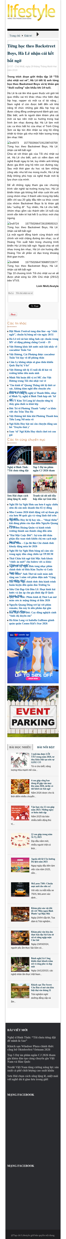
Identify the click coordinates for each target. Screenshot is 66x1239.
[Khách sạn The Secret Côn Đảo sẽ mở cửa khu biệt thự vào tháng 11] (20, 990)
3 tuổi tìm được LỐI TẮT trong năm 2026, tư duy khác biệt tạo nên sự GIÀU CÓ (42, 758)
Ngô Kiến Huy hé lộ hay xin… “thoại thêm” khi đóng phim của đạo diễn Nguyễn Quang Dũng (33, 523)
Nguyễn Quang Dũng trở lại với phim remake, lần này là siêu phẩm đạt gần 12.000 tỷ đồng (30, 608)
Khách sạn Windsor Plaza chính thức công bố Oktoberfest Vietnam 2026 (30, 1048)
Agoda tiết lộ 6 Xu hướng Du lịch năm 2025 (43, 860)
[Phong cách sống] (33, 12)
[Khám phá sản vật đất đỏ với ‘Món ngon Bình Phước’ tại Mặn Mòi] (20, 914)
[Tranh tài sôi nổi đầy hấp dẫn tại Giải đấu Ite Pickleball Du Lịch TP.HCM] (45, 484)
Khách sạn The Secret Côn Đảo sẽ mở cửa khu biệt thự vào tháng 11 (42, 987)
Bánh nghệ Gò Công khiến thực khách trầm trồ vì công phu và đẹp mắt (42, 962)
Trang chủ (15, 35)
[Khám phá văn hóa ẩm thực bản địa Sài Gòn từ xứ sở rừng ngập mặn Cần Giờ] (20, 938)
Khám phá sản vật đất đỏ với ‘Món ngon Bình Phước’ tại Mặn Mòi (42, 911)
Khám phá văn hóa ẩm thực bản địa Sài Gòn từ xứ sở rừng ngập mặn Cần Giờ (42, 936)
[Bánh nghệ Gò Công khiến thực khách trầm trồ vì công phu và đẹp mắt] (20, 964)
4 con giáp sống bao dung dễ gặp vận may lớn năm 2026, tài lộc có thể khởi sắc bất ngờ (42, 784)
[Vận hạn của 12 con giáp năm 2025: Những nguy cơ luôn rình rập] (20, 813)
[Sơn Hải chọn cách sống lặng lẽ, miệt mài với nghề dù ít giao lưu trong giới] (19, 484)
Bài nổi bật (46, 747)
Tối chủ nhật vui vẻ (24, 293)
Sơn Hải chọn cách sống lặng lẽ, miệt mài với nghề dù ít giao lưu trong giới (32, 1077)
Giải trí (28, 35)
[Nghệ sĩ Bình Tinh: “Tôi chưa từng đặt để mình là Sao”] (19, 456)
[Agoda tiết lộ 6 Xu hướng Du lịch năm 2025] (20, 865)
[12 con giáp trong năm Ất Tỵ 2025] (20, 840)
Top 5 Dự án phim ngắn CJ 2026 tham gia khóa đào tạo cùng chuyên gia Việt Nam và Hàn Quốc (31, 1058)
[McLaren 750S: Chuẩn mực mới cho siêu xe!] (20, 889)
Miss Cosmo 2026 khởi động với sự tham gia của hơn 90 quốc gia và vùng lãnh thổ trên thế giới (33, 515)
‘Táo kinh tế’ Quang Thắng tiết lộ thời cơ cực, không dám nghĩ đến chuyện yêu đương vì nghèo (32, 388)
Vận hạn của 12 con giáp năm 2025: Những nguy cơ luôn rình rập (42, 810)
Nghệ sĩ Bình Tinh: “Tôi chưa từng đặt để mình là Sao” (18, 470)
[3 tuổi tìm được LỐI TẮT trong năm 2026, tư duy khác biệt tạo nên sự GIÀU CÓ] (20, 760)
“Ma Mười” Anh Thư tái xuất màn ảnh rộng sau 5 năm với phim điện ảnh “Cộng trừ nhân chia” (32, 577)
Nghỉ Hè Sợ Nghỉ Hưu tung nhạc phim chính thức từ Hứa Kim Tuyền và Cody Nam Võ (31, 569)
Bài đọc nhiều (20, 747)
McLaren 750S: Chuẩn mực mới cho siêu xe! (42, 885)
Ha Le (11, 293)
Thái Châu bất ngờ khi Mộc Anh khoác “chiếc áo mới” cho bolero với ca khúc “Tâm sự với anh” (31, 562)
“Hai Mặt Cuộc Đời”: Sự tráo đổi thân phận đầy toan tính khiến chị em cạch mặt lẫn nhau (32, 538)
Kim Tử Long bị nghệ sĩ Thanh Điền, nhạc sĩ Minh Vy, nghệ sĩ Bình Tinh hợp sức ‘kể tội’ (32, 396)
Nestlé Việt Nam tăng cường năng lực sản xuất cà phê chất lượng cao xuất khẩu (33, 1069)
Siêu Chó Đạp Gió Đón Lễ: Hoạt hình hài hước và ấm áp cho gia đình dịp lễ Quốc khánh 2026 (32, 592)
